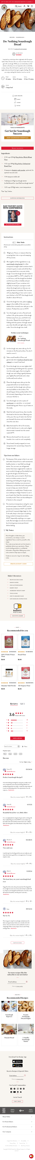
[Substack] (21, 1092)
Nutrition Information (17, 198)
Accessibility (23, 1141)
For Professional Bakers (10, 1126)
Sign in (24, 6)
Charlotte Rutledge (20, 49)
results (15, 754)
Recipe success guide (16, 579)
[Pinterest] (24, 1089)
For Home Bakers (8, 1121)
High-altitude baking (16, 585)
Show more (6, 758)
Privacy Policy (13, 1143)
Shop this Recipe (18, 148)
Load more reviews (17, 943)
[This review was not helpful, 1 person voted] (30, 901)
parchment (10, 403)
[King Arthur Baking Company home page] (4, 7)
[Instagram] (18, 1089)
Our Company (7, 1131)
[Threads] (21, 1089)
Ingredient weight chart (17, 590)
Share (18, 102)
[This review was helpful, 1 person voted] (27, 864)
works (20, 754)
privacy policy (19, 986)
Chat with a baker (17, 616)
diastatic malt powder (18, 170)
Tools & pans (14, 593)
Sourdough (20, 37)
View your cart (28, 6)
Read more (11, 790)
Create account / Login (18, 564)
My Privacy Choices (25, 1145)
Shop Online (6, 1116)
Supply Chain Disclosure (12, 1141)
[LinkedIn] (11, 1092)
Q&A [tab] (22, 704)
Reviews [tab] (14, 704)
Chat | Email (17, 1101)
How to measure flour (17, 596)
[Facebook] (11, 1089)
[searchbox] (10, 746)
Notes (18, 105)
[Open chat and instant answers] (31, 1156)
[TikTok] (14, 1089)
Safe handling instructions (18, 599)
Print (18, 99)
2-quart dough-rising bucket (18, 262)
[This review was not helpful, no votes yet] (30, 797)
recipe (10, 754)
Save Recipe (18, 96)
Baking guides (14, 582)
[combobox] (26, 762)
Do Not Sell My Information (11, 1145)
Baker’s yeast (14, 588)
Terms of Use (22, 1143)
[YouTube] (14, 1092)
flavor (5, 754)
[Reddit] (18, 1092)
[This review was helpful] (27, 797)
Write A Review (17, 738)
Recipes (12, 37)
